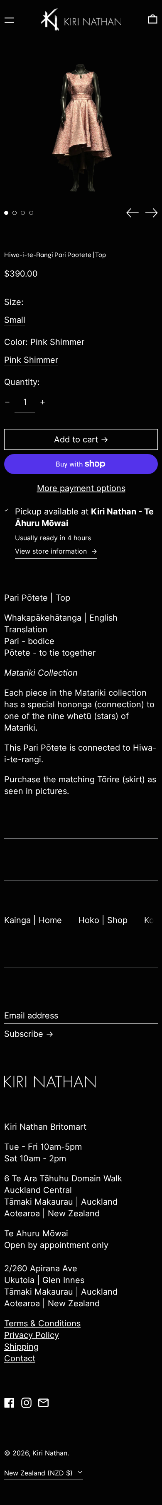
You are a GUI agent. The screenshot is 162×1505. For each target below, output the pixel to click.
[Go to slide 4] (31, 213)
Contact (19, 1358)
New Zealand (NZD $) (39, 1473)
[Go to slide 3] (23, 213)
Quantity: (22, 382)
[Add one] (42, 402)
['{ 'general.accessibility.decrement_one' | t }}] (7, 402)
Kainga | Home (33, 920)
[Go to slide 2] (14, 213)
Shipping (21, 1347)
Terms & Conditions (42, 1323)
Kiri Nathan (49, 1453)
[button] (152, 20)
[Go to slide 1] (6, 213)
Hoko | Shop (103, 920)
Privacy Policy (31, 1335)
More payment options (81, 488)
